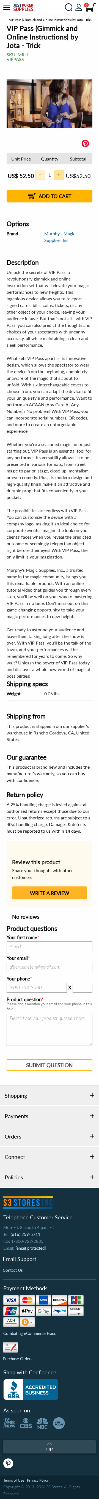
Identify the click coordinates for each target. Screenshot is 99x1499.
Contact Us (13, 1270)
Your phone (18, 978)
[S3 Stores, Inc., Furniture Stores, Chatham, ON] (30, 1389)
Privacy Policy (38, 1480)
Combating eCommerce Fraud (29, 1333)
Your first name (22, 937)
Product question (24, 999)
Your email (17, 958)
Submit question (49, 1065)
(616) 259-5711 (25, 1234)
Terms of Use (13, 1480)
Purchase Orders (17, 1358)
